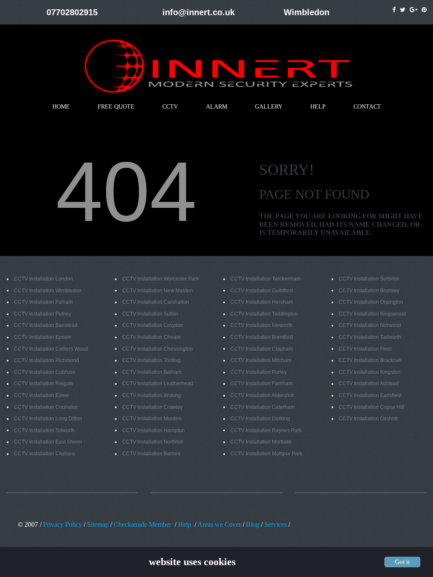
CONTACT (367, 106)
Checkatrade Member (142, 524)
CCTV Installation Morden (151, 419)
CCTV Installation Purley (258, 372)
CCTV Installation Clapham (261, 349)
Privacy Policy (62, 524)
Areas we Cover (219, 524)
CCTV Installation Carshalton (155, 302)
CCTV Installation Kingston (369, 372)
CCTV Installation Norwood (370, 325)
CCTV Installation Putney (42, 314)
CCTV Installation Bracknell (370, 360)
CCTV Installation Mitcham (260, 360)
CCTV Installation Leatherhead (157, 383)
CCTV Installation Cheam (151, 337)
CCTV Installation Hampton (153, 430)
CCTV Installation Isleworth (261, 325)
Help (184, 524)
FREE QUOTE (116, 106)
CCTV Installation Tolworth (44, 430)
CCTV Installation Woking (151, 395)
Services (275, 524)
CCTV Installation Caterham (262, 407)
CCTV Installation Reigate (44, 383)
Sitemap (98, 524)
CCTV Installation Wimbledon (48, 291)
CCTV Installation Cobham (44, 372)
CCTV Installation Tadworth (370, 337)
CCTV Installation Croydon (153, 325)
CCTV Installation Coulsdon (46, 407)
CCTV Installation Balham (151, 372)
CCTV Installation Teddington (264, 314)
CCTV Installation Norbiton (153, 442)
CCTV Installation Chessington (157, 349)
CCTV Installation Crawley (152, 407)
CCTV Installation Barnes (151, 454)
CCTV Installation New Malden (157, 291)
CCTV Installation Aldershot (261, 395)
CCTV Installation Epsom (42, 337)
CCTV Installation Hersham (261, 302)
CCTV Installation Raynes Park (265, 430)
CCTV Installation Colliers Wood (51, 349)
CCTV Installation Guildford (261, 291)
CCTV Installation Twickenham (265, 279)
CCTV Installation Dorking (260, 419)
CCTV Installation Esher (41, 395)
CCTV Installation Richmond (46, 360)
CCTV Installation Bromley (369, 291)
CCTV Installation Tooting (151, 360)
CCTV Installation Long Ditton (48, 419)
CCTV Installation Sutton (150, 314)
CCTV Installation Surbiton (369, 279)
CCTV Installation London (43, 279)
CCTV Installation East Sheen (48, 442)
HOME (61, 106)
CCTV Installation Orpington (371, 302)
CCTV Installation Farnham (261, 383)
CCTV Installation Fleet (365, 349)
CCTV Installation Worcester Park (160, 279)
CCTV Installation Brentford (261, 337)
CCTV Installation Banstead (45, 325)
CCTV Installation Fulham (43, 302)
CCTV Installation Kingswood (372, 314)
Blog (251, 524)
